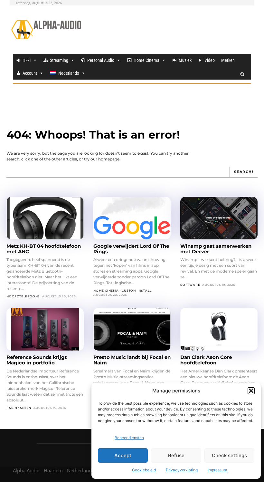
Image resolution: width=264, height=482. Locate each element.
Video (209, 60)
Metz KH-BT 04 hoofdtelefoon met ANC (43, 249)
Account (30, 73)
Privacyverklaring (182, 470)
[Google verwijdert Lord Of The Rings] (132, 218)
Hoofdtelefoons (23, 296)
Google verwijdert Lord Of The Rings (131, 249)
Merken (228, 60)
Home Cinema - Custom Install (122, 290)
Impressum (217, 470)
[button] (251, 391)
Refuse (176, 455)
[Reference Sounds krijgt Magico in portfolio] (45, 329)
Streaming (59, 60)
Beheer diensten (129, 437)
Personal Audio (100, 60)
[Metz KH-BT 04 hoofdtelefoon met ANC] (45, 218)
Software (190, 284)
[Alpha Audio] (46, 29)
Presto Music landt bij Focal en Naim (132, 360)
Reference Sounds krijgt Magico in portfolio (36, 360)
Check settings (229, 455)
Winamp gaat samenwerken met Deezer (215, 249)
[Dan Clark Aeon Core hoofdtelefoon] (219, 329)
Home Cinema (146, 60)
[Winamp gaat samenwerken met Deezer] (219, 218)
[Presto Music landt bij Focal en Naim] (132, 329)
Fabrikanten (18, 408)
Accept (122, 455)
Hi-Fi (27, 60)
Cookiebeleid (144, 470)
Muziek (185, 60)
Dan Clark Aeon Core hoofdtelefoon (206, 360)
